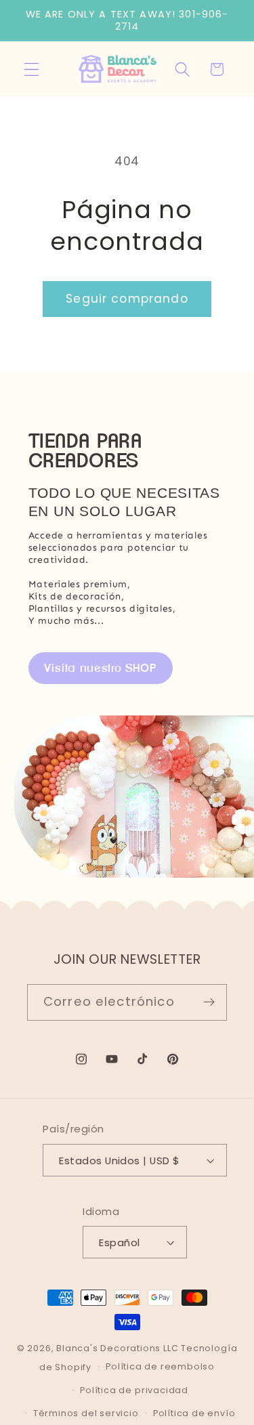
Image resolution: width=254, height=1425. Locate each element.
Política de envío (194, 1413)
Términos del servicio (86, 1413)
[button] (31, 69)
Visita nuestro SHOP (100, 668)
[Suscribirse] (209, 1002)
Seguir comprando (127, 299)
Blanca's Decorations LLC (117, 1348)
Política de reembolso (160, 1366)
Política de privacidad (134, 1390)
